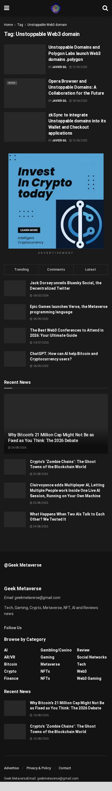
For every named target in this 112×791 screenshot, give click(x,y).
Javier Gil (59, 67)
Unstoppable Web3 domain (47, 25)
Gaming (47, 657)
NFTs (45, 671)
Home (8, 25)
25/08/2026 (40, 473)
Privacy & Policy (39, 768)
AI (6, 650)
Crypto (10, 671)
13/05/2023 (80, 67)
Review (83, 650)
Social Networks (92, 657)
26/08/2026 (18, 447)
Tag (20, 25)
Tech (81, 664)
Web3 (11, 83)
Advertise (11, 768)
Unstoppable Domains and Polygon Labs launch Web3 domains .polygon (74, 53)
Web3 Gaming (89, 678)
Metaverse (50, 664)
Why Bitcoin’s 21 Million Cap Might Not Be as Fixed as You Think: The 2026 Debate (51, 437)
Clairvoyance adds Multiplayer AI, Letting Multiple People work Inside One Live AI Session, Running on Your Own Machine (67, 490)
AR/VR (9, 657)
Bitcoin (10, 664)
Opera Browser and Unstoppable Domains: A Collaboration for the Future (76, 87)
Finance (11, 678)
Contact (65, 768)
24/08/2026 (40, 526)
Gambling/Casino (56, 650)
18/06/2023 (80, 100)
